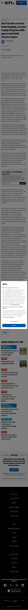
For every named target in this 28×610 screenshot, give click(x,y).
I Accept (14, 325)
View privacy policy (15, 304)
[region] (14, 305)
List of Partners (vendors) (8, 317)
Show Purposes (14, 321)
